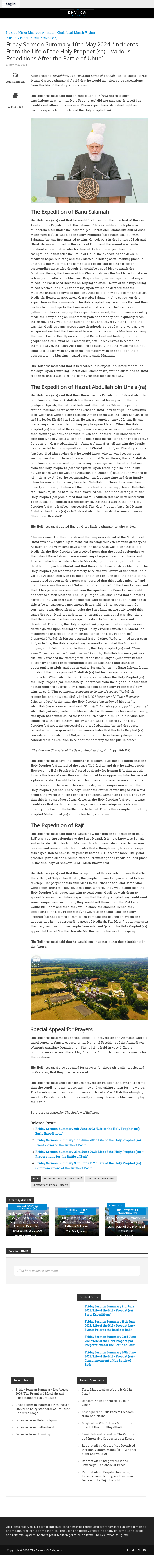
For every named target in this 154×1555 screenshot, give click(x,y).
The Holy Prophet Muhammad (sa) (31, 38)
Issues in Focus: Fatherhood (35, 1427)
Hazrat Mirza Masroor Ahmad (63, 1178)
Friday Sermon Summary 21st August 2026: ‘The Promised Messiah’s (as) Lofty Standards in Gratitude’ (42, 1394)
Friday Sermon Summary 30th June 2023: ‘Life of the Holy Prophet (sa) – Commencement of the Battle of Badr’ (110, 1358)
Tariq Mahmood (93, 1389)
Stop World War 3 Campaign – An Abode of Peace (105, 1463)
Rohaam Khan (92, 1401)
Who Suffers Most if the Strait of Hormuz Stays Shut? (107, 1425)
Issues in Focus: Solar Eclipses (36, 1420)
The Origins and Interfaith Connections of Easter (108, 1436)
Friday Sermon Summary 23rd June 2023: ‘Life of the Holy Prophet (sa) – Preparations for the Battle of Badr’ (110, 1341)
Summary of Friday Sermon (50, 1185)
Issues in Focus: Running (33, 1434)
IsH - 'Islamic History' (100, 1178)
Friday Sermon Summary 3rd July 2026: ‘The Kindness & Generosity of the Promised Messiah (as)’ (126, 1224)
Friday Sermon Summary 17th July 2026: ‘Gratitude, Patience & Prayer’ (77, 1222)
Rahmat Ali (90, 1445)
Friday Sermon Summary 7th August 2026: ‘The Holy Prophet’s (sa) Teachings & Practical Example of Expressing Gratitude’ (28, 1222)
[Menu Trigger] (4, 4)
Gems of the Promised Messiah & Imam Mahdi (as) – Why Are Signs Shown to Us (109, 1450)
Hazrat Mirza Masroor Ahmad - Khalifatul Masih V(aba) (50, 32)
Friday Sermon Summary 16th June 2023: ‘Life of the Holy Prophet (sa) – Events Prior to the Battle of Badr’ (110, 1326)
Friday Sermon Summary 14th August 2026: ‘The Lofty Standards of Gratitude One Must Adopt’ (43, 1409)
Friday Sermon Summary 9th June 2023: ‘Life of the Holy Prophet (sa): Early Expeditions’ (109, 1310)
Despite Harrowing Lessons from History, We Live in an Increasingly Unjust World (107, 1476)
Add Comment (15, 81)
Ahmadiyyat (116, 1205)
